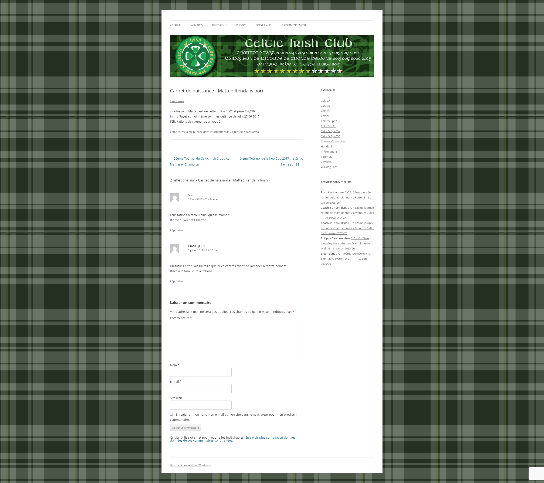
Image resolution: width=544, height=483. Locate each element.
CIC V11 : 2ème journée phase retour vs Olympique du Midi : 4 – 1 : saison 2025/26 (345, 243)
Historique (219, 25)
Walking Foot (329, 167)
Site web (176, 398)
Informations (218, 132)
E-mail (175, 382)
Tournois (326, 157)
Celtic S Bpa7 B (330, 121)
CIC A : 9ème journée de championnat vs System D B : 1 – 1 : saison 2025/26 (347, 259)
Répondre (176, 230)
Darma (254, 132)
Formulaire (263, 25)
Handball (326, 146)
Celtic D (325, 116)
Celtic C (325, 111)
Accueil (175, 25)
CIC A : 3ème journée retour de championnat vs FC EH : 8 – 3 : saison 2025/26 (346, 197)
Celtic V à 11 (328, 126)
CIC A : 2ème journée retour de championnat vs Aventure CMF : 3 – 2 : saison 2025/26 (347, 213)
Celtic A (325, 100)
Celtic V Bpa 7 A (330, 131)
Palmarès (196, 25)
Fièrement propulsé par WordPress (190, 465)
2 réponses (177, 101)
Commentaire (181, 318)
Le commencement (293, 25)
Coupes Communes (333, 141)
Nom (174, 365)
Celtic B (325, 106)
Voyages (326, 162)
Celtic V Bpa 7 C (330, 136)
